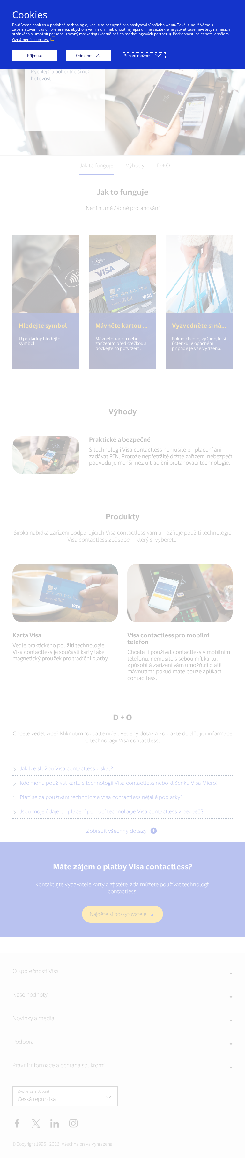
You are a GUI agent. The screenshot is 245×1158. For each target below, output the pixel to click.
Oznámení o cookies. (30, 39)
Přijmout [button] (34, 55)
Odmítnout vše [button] (89, 55)
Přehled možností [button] (137, 55)
